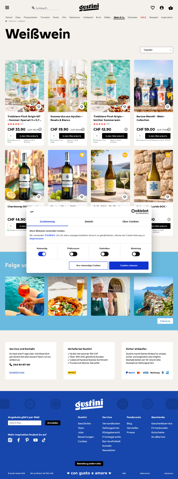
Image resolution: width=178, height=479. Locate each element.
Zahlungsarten (110, 428)
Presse (131, 432)
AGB (124, 473)
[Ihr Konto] (162, 8)
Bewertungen (86, 437)
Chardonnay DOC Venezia (23, 206)
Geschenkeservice (161, 423)
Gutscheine (157, 432)
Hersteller (133, 428)
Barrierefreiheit (111, 441)
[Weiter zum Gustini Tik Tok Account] (44, 440)
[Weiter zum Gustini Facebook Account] (18, 440)
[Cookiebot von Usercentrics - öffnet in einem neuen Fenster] (136, 211)
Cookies (50, 235)
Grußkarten (158, 437)
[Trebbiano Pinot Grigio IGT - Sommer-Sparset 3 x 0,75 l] (24, 86)
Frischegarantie (111, 437)
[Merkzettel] (153, 8)
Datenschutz (145, 473)
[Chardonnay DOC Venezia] (24, 176)
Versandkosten (111, 423)
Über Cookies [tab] (131, 221)
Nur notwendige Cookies (88, 265)
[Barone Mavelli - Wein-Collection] (153, 86)
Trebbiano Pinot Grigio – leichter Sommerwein (108, 118)
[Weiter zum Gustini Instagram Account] (10, 440)
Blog (129, 423)
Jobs (81, 432)
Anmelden (52, 422)
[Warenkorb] (170, 8)
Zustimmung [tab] (47, 221)
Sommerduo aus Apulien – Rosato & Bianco (66, 118)
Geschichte (84, 423)
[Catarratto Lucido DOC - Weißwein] (153, 176)
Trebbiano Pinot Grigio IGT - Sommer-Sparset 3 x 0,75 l (24, 118)
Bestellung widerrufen (89, 463)
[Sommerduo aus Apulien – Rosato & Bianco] (67, 86)
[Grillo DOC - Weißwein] (110, 176)
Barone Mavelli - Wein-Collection (151, 118)
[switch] (73, 254)
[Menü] (7, 8)
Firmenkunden (159, 428)
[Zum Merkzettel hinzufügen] (39, 107)
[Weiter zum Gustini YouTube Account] (35, 440)
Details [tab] (89, 221)
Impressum (37, 238)
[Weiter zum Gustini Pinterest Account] (27, 440)
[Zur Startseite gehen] (89, 7)
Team (81, 428)
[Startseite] (6, 21)
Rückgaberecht (111, 432)
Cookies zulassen (128, 265)
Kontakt (107, 445)
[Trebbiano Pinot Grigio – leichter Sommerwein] (110, 86)
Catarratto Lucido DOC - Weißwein (152, 208)
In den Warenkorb (29, 135)
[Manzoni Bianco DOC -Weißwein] (67, 176)
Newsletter (109, 450)
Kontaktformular (17, 372)
